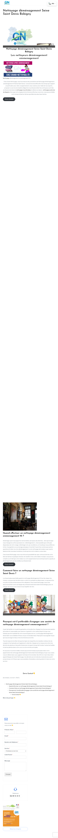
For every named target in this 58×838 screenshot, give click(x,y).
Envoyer (8, 774)
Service (7, 748)
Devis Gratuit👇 (16, 694)
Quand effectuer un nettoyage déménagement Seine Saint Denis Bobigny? (30, 686)
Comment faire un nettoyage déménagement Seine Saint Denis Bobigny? (30, 688)
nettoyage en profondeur (23, 90)
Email (7, 736)
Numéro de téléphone (11, 742)
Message (7, 761)
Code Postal (8, 754)
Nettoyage (6, 78)
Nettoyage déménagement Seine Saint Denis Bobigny (21, 684)
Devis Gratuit (9, 99)
